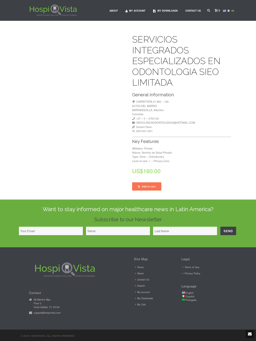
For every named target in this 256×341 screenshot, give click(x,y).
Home (140, 267)
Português (191, 300)
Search (141, 285)
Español (190, 296)
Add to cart (149, 186)
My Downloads (145, 298)
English (190, 293)
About (113, 10)
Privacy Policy (192, 273)
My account (137, 10)
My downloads (167, 10)
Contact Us (193, 10)
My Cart (141, 304)
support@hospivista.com (47, 312)
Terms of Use (192, 267)
